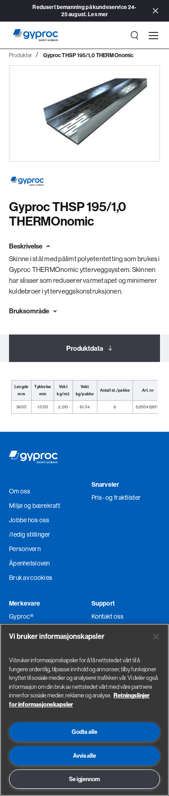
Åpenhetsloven (29, 563)
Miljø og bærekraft (34, 506)
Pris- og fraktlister (116, 497)
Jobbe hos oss (29, 520)
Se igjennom (84, 778)
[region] (84, 710)
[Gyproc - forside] (35, 35)
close (155, 11)
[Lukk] (156, 637)
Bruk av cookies (30, 578)
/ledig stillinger (29, 534)
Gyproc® (21, 616)
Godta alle (84, 731)
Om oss (20, 491)
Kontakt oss (107, 616)
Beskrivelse (25, 246)
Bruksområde (29, 311)
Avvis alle (84, 755)
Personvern (25, 549)
